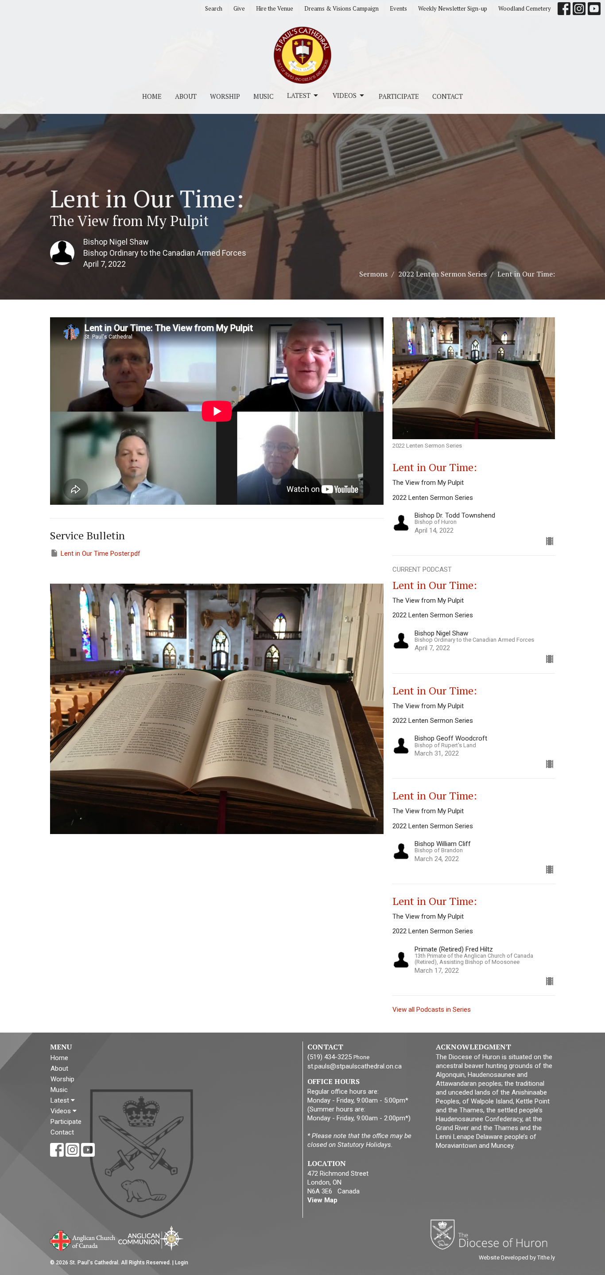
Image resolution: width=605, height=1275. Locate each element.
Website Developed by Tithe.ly (517, 1257)
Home (152, 96)
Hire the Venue (274, 8)
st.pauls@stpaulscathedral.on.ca (354, 1066)
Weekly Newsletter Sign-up (452, 8)
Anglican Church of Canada (83, 1239)
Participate (399, 96)
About (186, 96)
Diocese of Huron (492, 1234)
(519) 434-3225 (329, 1057)
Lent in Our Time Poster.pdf (100, 554)
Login (181, 1262)
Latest (298, 95)
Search (213, 8)
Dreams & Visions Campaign (341, 8)
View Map (322, 1200)
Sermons (373, 274)
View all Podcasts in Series (431, 1010)
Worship (225, 96)
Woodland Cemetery (524, 8)
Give (239, 8)
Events (398, 8)
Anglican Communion (151, 1238)
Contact (447, 96)
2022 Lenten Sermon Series (442, 274)
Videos (345, 95)
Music (263, 96)
